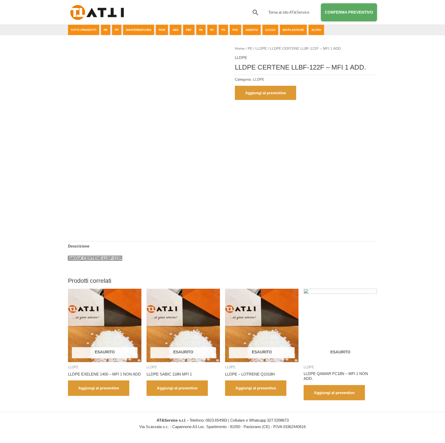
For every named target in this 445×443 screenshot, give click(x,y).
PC (212, 29)
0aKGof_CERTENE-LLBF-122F (95, 258)
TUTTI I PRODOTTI (83, 29)
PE (105, 29)
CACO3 (270, 29)
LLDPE (261, 48)
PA (201, 29)
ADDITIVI (252, 29)
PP (116, 29)
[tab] (78, 246)
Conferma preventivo (349, 12)
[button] (255, 12)
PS (223, 29)
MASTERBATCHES (138, 29)
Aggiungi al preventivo (265, 93)
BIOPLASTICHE (293, 29)
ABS (175, 29)
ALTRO (316, 29)
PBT (189, 29)
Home (240, 48)
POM (162, 29)
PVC (235, 29)
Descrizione (78, 246)
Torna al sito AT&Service (288, 12)
